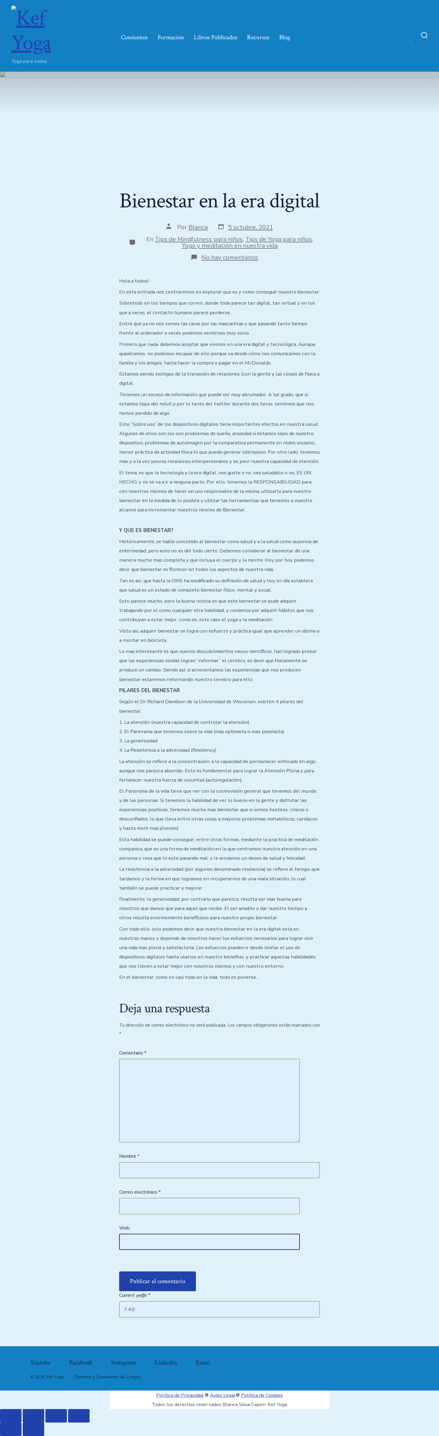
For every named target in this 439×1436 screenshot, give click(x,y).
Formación (171, 37)
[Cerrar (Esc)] (79, 1416)
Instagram (123, 1362)
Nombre (129, 1156)
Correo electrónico (140, 1192)
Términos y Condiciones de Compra (107, 1377)
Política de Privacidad (179, 1395)
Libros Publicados (215, 37)
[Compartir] (56, 1416)
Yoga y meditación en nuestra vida (230, 245)
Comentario (132, 1053)
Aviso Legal (223, 1395)
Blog (284, 37)
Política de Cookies (262, 1395)
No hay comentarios (229, 257)
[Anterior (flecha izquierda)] (11, 1429)
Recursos (258, 37)
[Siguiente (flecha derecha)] (33, 1429)
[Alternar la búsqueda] (424, 35)
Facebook (80, 1362)
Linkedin (166, 1362)
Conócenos (134, 37)
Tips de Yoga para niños (278, 239)
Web (124, 1228)
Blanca (198, 227)
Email (203, 1362)
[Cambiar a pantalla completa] (33, 1416)
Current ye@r (134, 1295)
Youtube (40, 1362)
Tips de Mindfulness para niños (199, 239)
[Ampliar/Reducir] (11, 1416)
